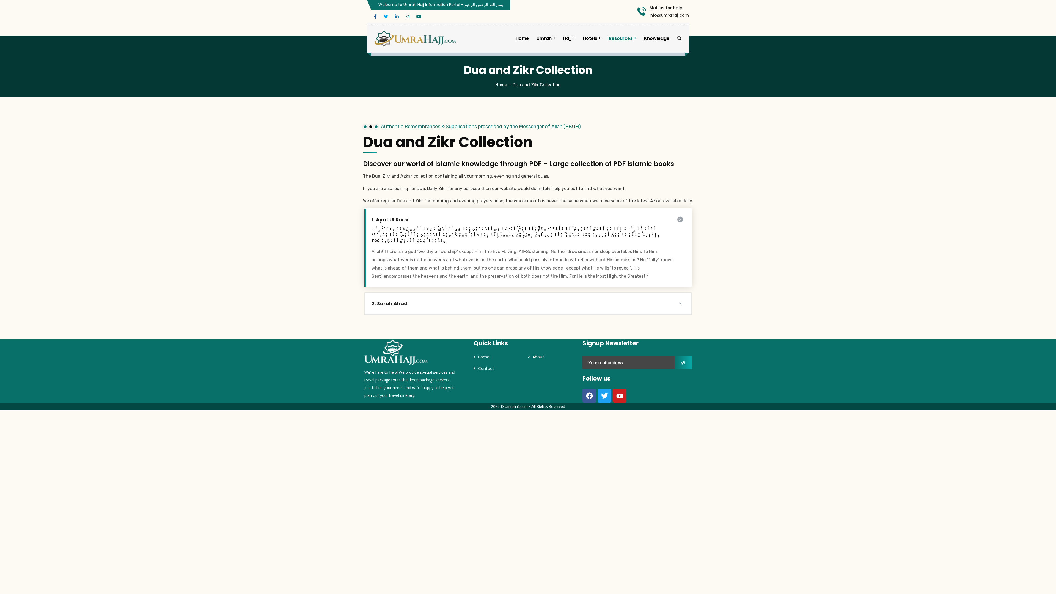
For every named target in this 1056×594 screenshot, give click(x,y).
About (538, 357)
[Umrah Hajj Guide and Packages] (415, 38)
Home (501, 84)
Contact (486, 368)
